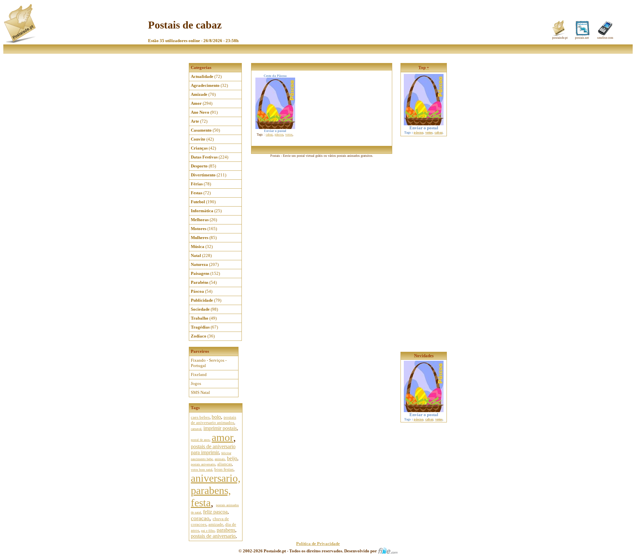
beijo (232, 458)
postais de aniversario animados (213, 420)
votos (288, 134)
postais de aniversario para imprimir (213, 449)
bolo (216, 417)
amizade (215, 524)
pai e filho (208, 530)
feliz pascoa (215, 512)
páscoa (279, 134)
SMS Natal (200, 392)
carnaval (196, 429)
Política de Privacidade (318, 543)
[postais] (20, 41)
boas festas (224, 469)
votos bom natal (201, 469)
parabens (226, 530)
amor (222, 437)
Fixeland (199, 374)
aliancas (224, 464)
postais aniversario (203, 464)
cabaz (269, 134)
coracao (200, 518)
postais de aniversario (213, 536)
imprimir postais (220, 428)
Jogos (196, 383)
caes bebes (200, 417)
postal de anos (200, 440)
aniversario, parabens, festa (215, 490)
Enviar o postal (423, 127)
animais (220, 459)
